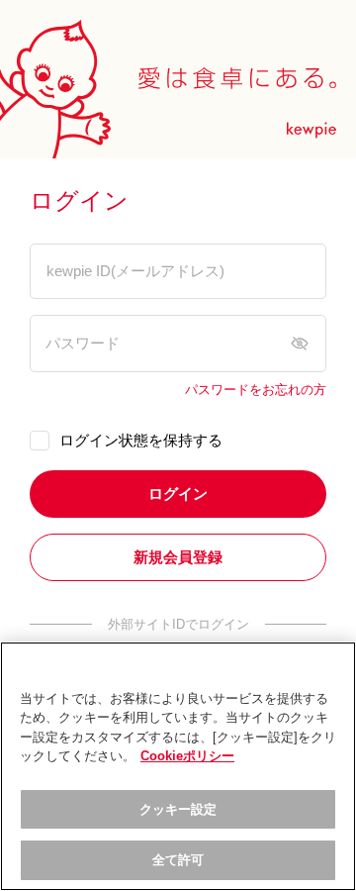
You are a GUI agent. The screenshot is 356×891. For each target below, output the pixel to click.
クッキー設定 (178, 809)
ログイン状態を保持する (140, 440)
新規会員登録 (178, 556)
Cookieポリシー (187, 755)
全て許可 (178, 859)
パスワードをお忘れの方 (255, 390)
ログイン (178, 493)
